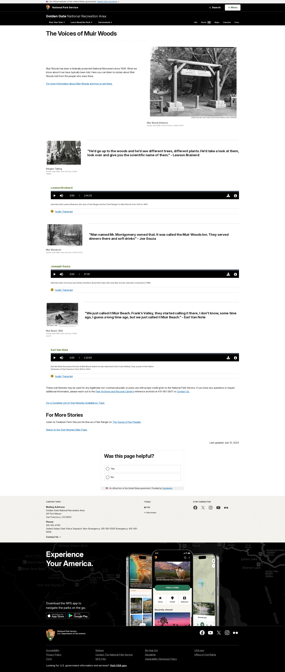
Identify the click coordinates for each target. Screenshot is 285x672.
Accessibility (52, 650)
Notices (99, 650)
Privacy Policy (53, 654)
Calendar (227, 22)
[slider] (145, 191)
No (112, 477)
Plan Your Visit (56, 22)
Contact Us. (183, 391)
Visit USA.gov (118, 665)
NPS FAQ (100, 658)
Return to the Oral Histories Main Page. (66, 429)
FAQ (148, 507)
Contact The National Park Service (114, 654)
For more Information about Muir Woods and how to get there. (79, 83)
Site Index (151, 512)
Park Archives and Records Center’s (114, 391)
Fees (237, 22)
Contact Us (52, 537)
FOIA (49, 658)
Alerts (205, 22)
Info (195, 22)
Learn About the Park (80, 22)
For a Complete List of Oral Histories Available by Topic (75, 402)
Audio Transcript (64, 211)
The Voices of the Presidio (127, 422)
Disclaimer (150, 654)
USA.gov (199, 650)
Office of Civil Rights (205, 654)
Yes (113, 468)
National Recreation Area (76, 16)
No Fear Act (151, 650)
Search (216, 7)
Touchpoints (167, 488)
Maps (216, 22)
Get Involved (104, 22)
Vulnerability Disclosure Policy (161, 658)
